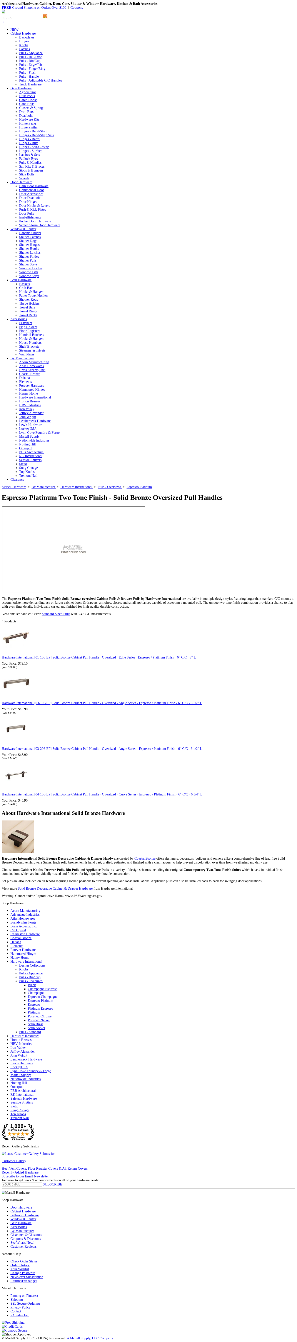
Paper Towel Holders (33, 295)
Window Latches (30, 268)
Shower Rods (28, 299)
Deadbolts (26, 115)
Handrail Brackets (31, 335)
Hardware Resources (24, 1036)
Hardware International (35, 397)
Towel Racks (28, 315)
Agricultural (27, 92)
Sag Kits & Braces (32, 166)
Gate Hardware (21, 1223)
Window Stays (29, 276)
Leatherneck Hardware (35, 421)
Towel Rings (28, 311)
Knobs (23, 45)
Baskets (24, 284)
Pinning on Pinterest (24, 1295)
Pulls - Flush (27, 72)
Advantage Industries (25, 914)
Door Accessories (31, 194)
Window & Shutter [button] (23, 229)
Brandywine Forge (23, 922)
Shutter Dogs (28, 241)
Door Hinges (28, 201)
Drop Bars (26, 111)
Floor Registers (29, 331)
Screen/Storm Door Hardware (39, 225)
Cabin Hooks (28, 100)
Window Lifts (28, 272)
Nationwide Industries (34, 440)
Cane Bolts (26, 104)
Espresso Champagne (42, 997)
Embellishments (30, 217)
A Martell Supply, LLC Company (90, 1338)
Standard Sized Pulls (56, 614)
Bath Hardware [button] (21, 280)
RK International (30, 456)
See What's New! (22, 1242)
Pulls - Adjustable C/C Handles (40, 80)
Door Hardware (21, 1207)
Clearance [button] (17, 479)
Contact (15, 1311)
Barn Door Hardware (33, 186)
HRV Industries (30, 405)
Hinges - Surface (30, 151)
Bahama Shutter (30, 233)
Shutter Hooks (29, 248)
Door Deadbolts (30, 198)
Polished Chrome (40, 1016)
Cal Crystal (18, 930)
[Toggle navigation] (3, 13)
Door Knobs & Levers (34, 205)
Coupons (76, 7)
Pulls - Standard (30, 1032)
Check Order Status (23, 1261)
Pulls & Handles (30, 162)
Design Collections (32, 965)
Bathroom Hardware (24, 1215)
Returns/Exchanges (23, 1281)
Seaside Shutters (30, 460)
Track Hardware (30, 84)
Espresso (34, 1004)
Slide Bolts (26, 174)
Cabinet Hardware (23, 1211)
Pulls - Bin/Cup (29, 61)
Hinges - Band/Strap (33, 131)
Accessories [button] (18, 319)
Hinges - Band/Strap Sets (36, 135)
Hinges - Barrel (29, 139)
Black (32, 985)
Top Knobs (27, 471)
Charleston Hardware (25, 934)
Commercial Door (31, 190)
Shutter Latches (29, 252)
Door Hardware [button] (21, 182)
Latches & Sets (29, 155)
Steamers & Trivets (32, 350)
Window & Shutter (23, 1219)
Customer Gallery (14, 1161)
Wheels (24, 178)
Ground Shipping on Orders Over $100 (34, 7)
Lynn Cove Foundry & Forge (39, 432)
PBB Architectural (31, 452)
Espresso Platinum (40, 1000)
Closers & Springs (31, 108)
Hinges (24, 41)
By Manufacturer (22, 1231)
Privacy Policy (20, 1307)
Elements (25, 381)
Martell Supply (29, 436)
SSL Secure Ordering (25, 1303)
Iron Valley (26, 409)
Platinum (34, 1012)
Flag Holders (28, 327)
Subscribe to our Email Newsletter (25, 1176)
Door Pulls (26, 213)
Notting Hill (27, 444)
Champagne (36, 993)
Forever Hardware (31, 385)
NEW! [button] (15, 29)
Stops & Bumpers (31, 170)
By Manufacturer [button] (22, 358)
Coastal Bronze (29, 374)
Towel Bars (27, 307)
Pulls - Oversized (31, 981)
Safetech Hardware (23, 1098)
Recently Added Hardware (20, 1172)
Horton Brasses (29, 401)
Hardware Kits (29, 119)
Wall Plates (26, 354)
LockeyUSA (28, 428)
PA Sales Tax (19, 1315)
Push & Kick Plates (32, 209)
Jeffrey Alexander (31, 413)
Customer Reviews (23, 1246)
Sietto (23, 464)
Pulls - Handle (29, 76)
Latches (24, 49)
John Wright (27, 417)
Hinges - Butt (28, 143)
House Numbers (30, 342)
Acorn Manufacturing (34, 362)
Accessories (18, 1227)
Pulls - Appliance (31, 53)
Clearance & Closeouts (26, 1235)
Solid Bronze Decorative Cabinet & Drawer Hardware (55, 888)
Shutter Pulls (28, 260)
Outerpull (25, 448)
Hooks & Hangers (31, 291)
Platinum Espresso (40, 1008)
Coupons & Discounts (25, 1238)
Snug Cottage (28, 468)
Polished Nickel (39, 1020)
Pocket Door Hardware (35, 221)
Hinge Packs (28, 123)
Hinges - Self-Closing (34, 147)
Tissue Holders (29, 303)
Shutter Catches (30, 237)
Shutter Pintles (29, 256)
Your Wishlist (19, 1269)
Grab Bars (26, 288)
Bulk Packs (27, 96)
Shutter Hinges (29, 245)
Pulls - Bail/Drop (30, 57)
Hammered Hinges (32, 389)
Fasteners (25, 323)
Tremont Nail (28, 475)
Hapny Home (28, 393)
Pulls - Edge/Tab (30, 65)
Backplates (26, 37)
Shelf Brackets (29, 346)
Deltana (24, 378)
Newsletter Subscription (26, 1277)
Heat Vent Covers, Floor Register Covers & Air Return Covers (45, 1168)
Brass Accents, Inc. (32, 370)
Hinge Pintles (28, 127)
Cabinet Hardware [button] (23, 33)
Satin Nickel (36, 1028)
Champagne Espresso (42, 989)
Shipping (16, 1299)
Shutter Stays (28, 264)
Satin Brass (35, 1024)
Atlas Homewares (31, 366)
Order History (20, 1265)
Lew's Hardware (30, 425)
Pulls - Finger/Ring (32, 68)
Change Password (22, 1273)
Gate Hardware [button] (21, 88)
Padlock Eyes (28, 158)
